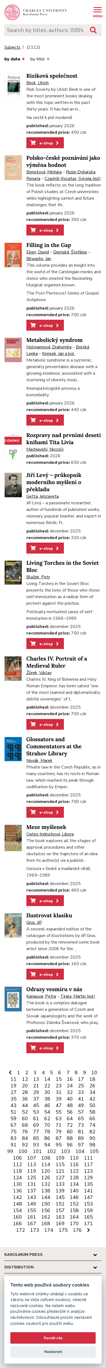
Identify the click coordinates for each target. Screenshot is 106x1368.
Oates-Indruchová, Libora (50, 834)
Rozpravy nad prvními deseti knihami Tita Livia (63, 439)
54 (47, 1112)
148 (17, 1204)
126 (45, 1177)
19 (14, 1085)
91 (14, 1145)
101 (37, 1151)
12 (25, 1079)
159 (88, 1210)
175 (63, 1230)
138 (45, 1190)
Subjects (12, 47)
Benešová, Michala (44, 172)
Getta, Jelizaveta (42, 496)
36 (25, 1099)
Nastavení (53, 1351)
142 (17, 1197)
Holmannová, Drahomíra (48, 347)
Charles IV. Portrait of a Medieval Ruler (56, 662)
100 (22, 1151)
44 (25, 1105)
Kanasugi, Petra (41, 996)
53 (36, 1112)
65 (81, 1118)
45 (36, 1105)
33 (81, 1092)
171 (88, 1223)
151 (60, 1204)
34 (92, 1092)
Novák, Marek (39, 761)
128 (74, 1177)
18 (92, 1079)
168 (45, 1223)
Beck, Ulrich (37, 83)
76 (25, 1131)
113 (31, 1164)
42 (92, 1099)
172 (20, 1230)
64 (70, 1118)
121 (60, 1171)
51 (14, 1112)
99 (10, 1151)
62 (47, 1118)
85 (36, 1138)
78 (47, 1131)
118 (17, 1171)
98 (92, 1145)
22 (47, 1085)
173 (34, 1230)
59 (14, 1118)
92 (25, 1145)
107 (31, 1158)
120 (45, 1171)
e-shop (45, 143)
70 (47, 1125)
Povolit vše (53, 1338)
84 (25, 1138)
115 (60, 1164)
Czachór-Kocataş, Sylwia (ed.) (73, 179)
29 (36, 1092)
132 (45, 1184)
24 (70, 1085)
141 (88, 1190)
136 (17, 1190)
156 (45, 1210)
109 (60, 1158)
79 (59, 1131)
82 (92, 1131)
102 (51, 1151)
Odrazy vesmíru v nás (54, 989)
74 (92, 1125)
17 (81, 1079)
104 (80, 1151)
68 (25, 1125)
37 (36, 1099)
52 (25, 1112)
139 (60, 1190)
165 (88, 1217)
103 (65, 1151)
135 (88, 1184)
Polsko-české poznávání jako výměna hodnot (63, 161)
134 (74, 1184)
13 (36, 1079)
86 (47, 1138)
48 (70, 1105)
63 (59, 1118)
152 (74, 1204)
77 (36, 1131)
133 (60, 1184)
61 (36, 1118)
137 (31, 1190)
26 (92, 1085)
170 (74, 1223)
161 (31, 1217)
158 (74, 1210)
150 (45, 1204)
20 (25, 1085)
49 (81, 1105)
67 (14, 1125)
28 (25, 1092)
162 (45, 1217)
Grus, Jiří (34, 922)
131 (31, 1184)
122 (74, 1171)
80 (70, 1131)
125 (31, 1177)
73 (81, 1125)
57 (81, 1112)
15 (59, 1079)
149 (31, 1204)
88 (70, 1138)
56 (70, 1112)
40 (70, 1099)
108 (45, 1158)
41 (81, 1099)
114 (45, 1164)
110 (74, 1158)
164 (74, 1217)
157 (60, 1210)
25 (81, 1085)
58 (92, 1112)
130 (17, 1184)
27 (14, 1092)
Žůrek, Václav (39, 673)
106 (17, 1158)
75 (14, 1131)
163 (60, 1217)
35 (14, 1099)
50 (92, 1105)
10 (94, 1072)
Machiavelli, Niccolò (45, 449)
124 (17, 1177)
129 (88, 1177)
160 (17, 1217)
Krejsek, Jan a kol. (58, 354)
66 (92, 1118)
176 (77, 1230)
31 (59, 1092)
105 (94, 1151)
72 (70, 1125)
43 (14, 1105)
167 (31, 1223)
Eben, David (37, 252)
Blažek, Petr (38, 577)
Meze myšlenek (46, 827)
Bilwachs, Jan (38, 259)
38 (47, 1099)
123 (88, 1171)
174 (48, 1230)
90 (92, 1138)
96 (70, 1145)
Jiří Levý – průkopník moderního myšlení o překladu (54, 482)
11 (14, 1079)
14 (47, 1079)
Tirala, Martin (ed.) (77, 996)
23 (59, 1085)
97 (81, 1145)
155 (31, 1210)
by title (37, 59)
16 (70, 1079)
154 (17, 1210)
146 (74, 1197)
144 (45, 1197)
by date (12, 59)
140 (74, 1190)
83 (14, 1138)
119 (31, 1171)
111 (88, 1158)
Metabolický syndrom (54, 340)
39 (59, 1099)
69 (36, 1125)
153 (88, 1204)
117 (88, 1164)
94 (47, 1145)
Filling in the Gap (48, 245)
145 (60, 1197)
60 (25, 1118)
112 (17, 1164)
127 (60, 1177)
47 (59, 1105)
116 (74, 1164)
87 (59, 1138)
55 (59, 1112)
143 (31, 1197)
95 (59, 1145)
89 (81, 1138)
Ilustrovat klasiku (49, 915)
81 (81, 1131)
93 (36, 1145)
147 (88, 1197)
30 (47, 1092)
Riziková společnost (51, 75)
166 (17, 1223)
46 (47, 1105)
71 (59, 1125)
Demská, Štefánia (70, 252)
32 (70, 1092)
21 (36, 1085)
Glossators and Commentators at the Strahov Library (54, 746)
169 (60, 1223)
